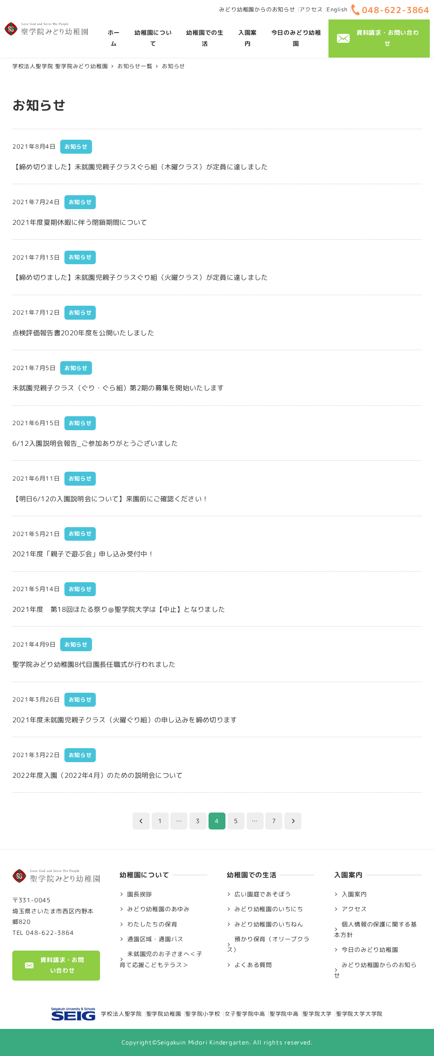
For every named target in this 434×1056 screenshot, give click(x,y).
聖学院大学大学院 (359, 1013)
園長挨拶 (139, 894)
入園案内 (354, 894)
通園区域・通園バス (155, 939)
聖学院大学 (317, 1013)
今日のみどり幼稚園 (370, 949)
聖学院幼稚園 (163, 1013)
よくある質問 (253, 965)
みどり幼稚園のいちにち (268, 909)
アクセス (311, 9)
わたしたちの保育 (152, 924)
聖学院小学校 (202, 1013)
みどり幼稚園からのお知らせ (257, 9)
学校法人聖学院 (118, 1013)
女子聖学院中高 (245, 1013)
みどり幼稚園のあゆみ (158, 909)
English (337, 9)
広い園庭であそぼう (262, 894)
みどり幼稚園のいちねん (268, 924)
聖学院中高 (284, 1013)
